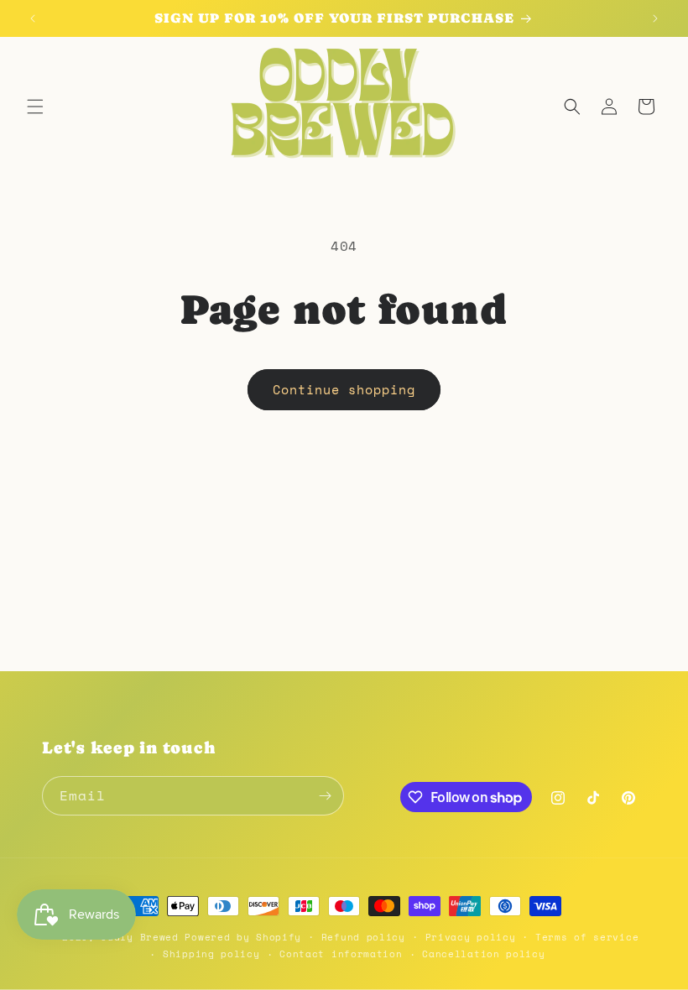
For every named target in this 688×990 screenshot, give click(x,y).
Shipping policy (211, 954)
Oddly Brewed (139, 937)
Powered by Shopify (243, 937)
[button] (35, 106)
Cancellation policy (483, 954)
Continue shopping (344, 389)
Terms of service (586, 937)
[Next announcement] (655, 18)
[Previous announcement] (32, 18)
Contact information (340, 954)
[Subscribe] (324, 795)
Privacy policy (470, 937)
